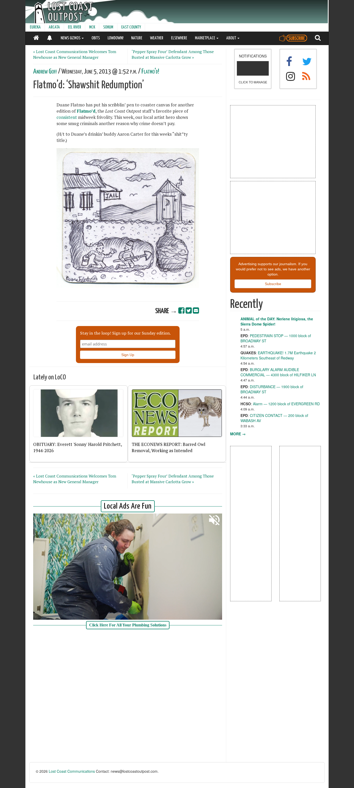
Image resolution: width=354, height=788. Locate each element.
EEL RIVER (74, 27)
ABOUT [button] (231, 38)
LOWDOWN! (115, 38)
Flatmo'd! (150, 71)
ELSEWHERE (179, 38)
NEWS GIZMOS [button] (71, 38)
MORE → (238, 433)
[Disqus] (127, 696)
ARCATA (54, 27)
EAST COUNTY (131, 27)
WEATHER (156, 38)
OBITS (95, 38)
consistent (66, 117)
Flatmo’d (86, 111)
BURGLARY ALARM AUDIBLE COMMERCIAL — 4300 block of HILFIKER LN (278, 372)
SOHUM (108, 27)
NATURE (136, 38)
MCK (92, 27)
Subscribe (273, 284)
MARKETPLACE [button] (205, 38)
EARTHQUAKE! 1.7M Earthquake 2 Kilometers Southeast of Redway (278, 355)
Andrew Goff (45, 71)
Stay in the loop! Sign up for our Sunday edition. (125, 333)
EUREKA (35, 27)
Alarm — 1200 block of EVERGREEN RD (286, 403)
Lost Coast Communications (72, 771)
